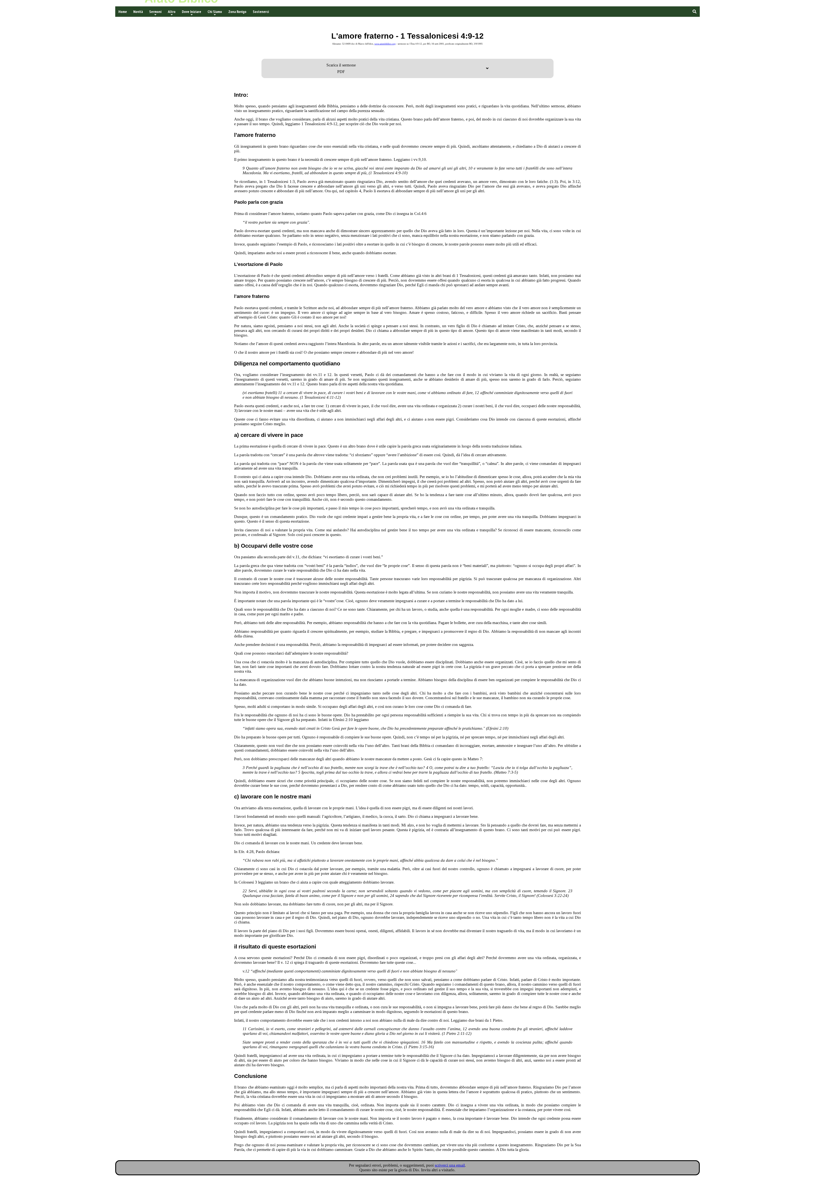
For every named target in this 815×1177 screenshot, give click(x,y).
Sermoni (155, 11)
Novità (138, 11)
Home (122, 11)
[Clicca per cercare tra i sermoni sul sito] (694, 11)
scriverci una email (450, 1165)
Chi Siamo (215, 11)
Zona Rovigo (237, 11)
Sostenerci (261, 11)
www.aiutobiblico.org (385, 43)
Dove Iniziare (191, 11)
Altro (172, 11)
